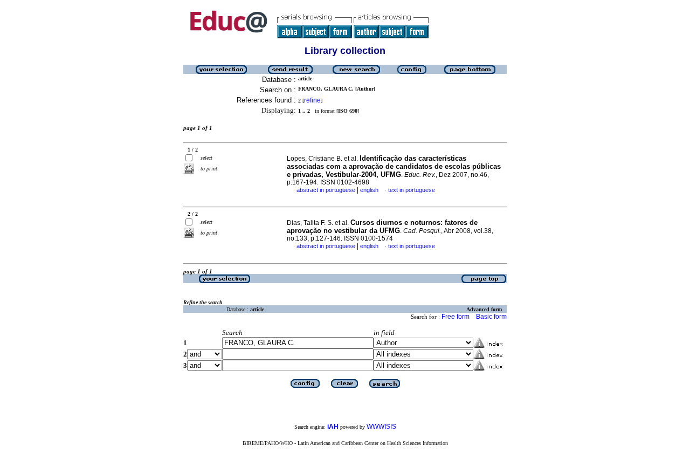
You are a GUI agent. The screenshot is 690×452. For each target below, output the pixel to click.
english (369, 190)
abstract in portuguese (325, 190)
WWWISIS (381, 426)
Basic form (491, 316)
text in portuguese (411, 190)
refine (312, 100)
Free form (455, 316)
